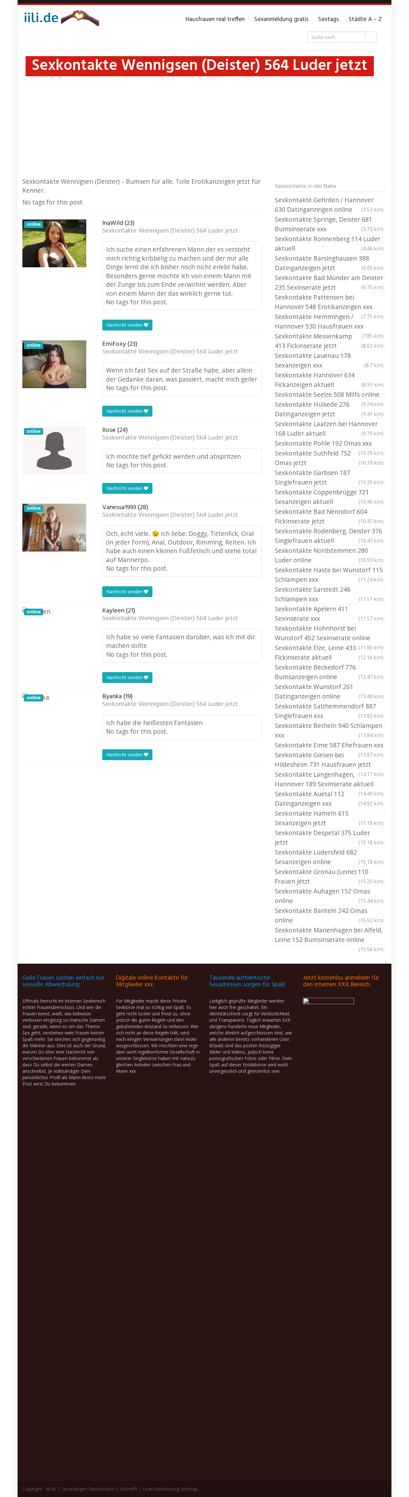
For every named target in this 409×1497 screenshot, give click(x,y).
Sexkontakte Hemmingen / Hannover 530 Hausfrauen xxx (329, 321)
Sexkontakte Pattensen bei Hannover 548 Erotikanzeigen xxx (329, 302)
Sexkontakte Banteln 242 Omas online (329, 915)
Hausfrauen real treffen (215, 19)
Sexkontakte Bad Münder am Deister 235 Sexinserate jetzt (329, 282)
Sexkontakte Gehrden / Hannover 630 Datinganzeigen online (329, 205)
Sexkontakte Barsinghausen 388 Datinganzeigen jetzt (329, 263)
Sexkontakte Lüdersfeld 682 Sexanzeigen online (329, 857)
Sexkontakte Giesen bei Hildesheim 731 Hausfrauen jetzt (329, 760)
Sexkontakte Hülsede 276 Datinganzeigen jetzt (329, 409)
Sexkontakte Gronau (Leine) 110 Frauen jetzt (329, 876)
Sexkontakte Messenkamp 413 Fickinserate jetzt (329, 341)
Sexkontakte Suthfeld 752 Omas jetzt (329, 458)
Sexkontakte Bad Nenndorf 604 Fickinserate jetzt (329, 516)
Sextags (328, 19)
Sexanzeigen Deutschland (87, 1489)
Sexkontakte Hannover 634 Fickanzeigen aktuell (329, 380)
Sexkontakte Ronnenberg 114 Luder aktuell (329, 243)
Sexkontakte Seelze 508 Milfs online (329, 395)
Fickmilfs (128, 1489)
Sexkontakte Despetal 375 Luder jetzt (329, 837)
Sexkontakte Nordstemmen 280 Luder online (329, 555)
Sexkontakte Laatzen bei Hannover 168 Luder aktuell (329, 428)
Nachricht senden (125, 325)
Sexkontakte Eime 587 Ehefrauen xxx (329, 745)
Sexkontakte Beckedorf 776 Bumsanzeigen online (329, 672)
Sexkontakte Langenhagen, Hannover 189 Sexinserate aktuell (329, 779)
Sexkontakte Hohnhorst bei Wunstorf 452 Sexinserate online (329, 633)
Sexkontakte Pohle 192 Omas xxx (329, 443)
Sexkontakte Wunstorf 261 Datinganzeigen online (329, 691)
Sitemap (189, 1489)
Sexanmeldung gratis (281, 19)
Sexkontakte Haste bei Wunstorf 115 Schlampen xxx (329, 575)
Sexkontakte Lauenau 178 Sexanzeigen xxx (329, 360)
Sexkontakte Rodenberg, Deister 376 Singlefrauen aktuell (329, 536)
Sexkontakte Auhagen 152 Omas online (329, 896)
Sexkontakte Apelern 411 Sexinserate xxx (329, 613)
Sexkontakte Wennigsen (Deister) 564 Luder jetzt (170, 231)
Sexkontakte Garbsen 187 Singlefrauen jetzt (329, 477)
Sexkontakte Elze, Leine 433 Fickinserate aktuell (329, 652)
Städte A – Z (365, 19)
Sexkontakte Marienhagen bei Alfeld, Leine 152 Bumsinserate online (329, 935)
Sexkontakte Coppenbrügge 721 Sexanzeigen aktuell (329, 497)
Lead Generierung (161, 1489)
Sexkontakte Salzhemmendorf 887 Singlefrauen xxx (329, 711)
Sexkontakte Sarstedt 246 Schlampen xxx (329, 594)
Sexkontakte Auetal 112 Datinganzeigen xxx (329, 798)
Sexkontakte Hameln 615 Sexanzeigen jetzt (329, 818)
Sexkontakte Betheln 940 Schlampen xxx (329, 730)
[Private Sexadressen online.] (61, 19)
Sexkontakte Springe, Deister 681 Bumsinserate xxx (329, 224)
